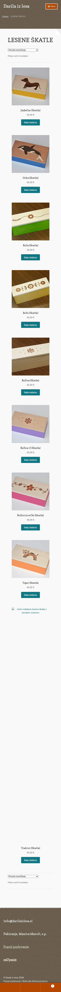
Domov (5, 16)
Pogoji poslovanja (16, 947)
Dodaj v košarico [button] (30, 122)
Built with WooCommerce (35, 981)
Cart (47, 985)
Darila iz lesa (16, 6)
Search (30, 987)
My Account (10, 987)
